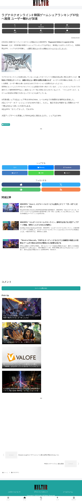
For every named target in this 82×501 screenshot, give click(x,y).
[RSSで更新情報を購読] (60, 190)
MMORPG (6, 124)
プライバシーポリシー (41, 492)
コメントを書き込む (41, 288)
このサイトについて (14, 492)
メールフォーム (68, 492)
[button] (41, 31)
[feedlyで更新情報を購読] (21, 190)
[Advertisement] (41, 144)
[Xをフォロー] (60, 185)
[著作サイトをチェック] (21, 185)
